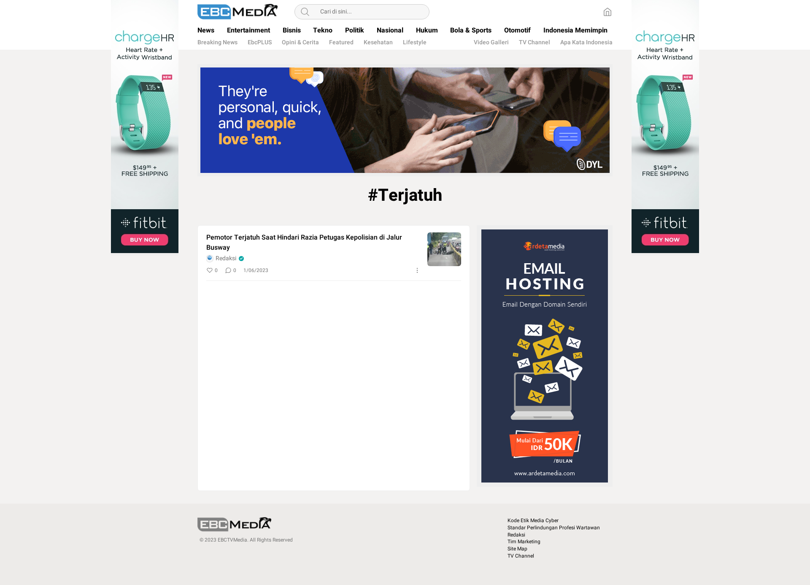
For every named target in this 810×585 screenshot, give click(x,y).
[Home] (607, 12)
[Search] (305, 12)
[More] (417, 270)
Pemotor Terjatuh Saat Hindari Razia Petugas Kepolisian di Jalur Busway (304, 242)
